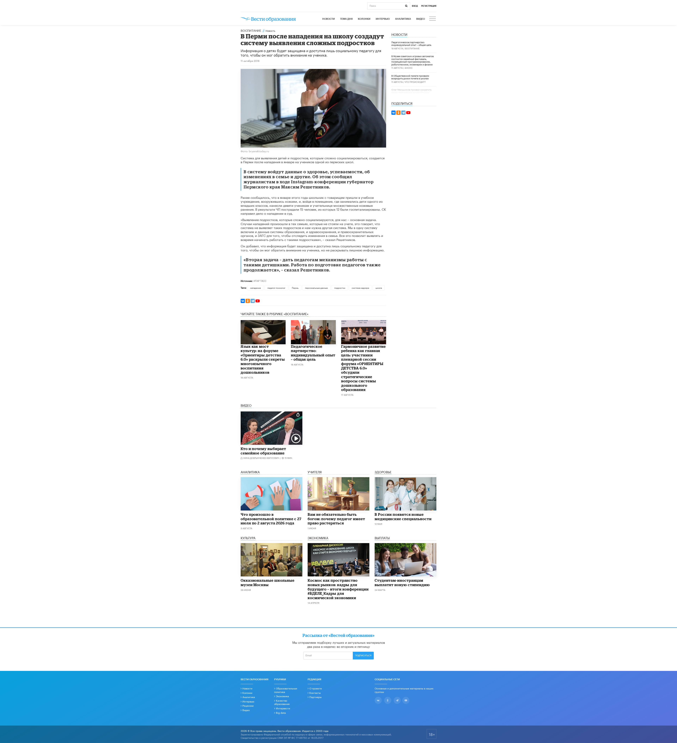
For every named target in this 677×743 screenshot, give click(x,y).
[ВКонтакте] (243, 301)
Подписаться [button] (363, 655)
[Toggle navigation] (432, 19)
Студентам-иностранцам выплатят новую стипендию (402, 582)
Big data (281, 712)
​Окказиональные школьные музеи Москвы (267, 582)
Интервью (383, 19)
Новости (328, 19)
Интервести (283, 708)
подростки (339, 287)
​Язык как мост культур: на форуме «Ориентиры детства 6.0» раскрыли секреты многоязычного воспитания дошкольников (263, 359)
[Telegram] (253, 301)
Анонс (409, 67)
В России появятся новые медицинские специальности (403, 516)
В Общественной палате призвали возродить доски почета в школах (410, 77)
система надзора (360, 287)
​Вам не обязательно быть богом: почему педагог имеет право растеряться (336, 518)
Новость (270, 30)
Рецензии (248, 705)
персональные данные (316, 287)
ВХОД (415, 6)
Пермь (295, 287)
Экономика (282, 696)
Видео (420, 19)
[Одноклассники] (248, 301)
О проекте (315, 688)
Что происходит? (415, 81)
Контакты (315, 693)
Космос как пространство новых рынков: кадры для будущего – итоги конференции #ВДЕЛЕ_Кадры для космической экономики (338, 589)
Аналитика (403, 19)
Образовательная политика (285, 690)
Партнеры (315, 697)
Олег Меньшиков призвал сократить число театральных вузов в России (411, 91)
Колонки (364, 19)
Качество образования (281, 702)
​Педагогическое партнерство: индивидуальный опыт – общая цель (313, 353)
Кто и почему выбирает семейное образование (263, 451)
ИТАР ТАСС (260, 281)
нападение (255, 287)
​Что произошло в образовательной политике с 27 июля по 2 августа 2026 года (271, 518)
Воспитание (251, 30)
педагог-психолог (276, 287)
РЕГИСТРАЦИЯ (428, 6)
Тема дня (346, 19)
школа (379, 287)
